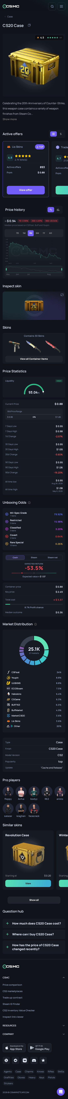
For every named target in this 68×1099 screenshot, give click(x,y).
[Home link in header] (11, 6)
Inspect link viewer (13, 1016)
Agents (8, 1071)
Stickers (8, 1083)
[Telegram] (15, 1060)
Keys (41, 1077)
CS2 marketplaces (13, 991)
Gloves (21, 1077)
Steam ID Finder (11, 1003)
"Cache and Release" (52, 767)
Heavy (32, 1077)
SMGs (61, 1071)
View (28, 883)
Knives (40, 1071)
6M (37, 233)
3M (30, 233)
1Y (44, 233)
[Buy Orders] (60, 134)
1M (24, 233)
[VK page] (24, 1060)
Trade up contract (12, 997)
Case (59, 742)
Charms (29, 1071)
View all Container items (34, 358)
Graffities (9, 1077)
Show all (34, 899)
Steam (34, 557)
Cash (15, 557)
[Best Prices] (53, 134)
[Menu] (61, 6)
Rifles (51, 1071)
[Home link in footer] (34, 966)
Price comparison (12, 984)
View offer (25, 190)
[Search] (52, 6)
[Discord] (34, 1060)
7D (17, 233)
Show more (10, 119)
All (50, 233)
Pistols (51, 1077)
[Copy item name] (29, 25)
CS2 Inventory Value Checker (19, 1010)
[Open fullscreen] (62, 295)
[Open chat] (61, 1092)
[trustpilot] (43, 1060)
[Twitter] (6, 1060)
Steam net (53, 557)
